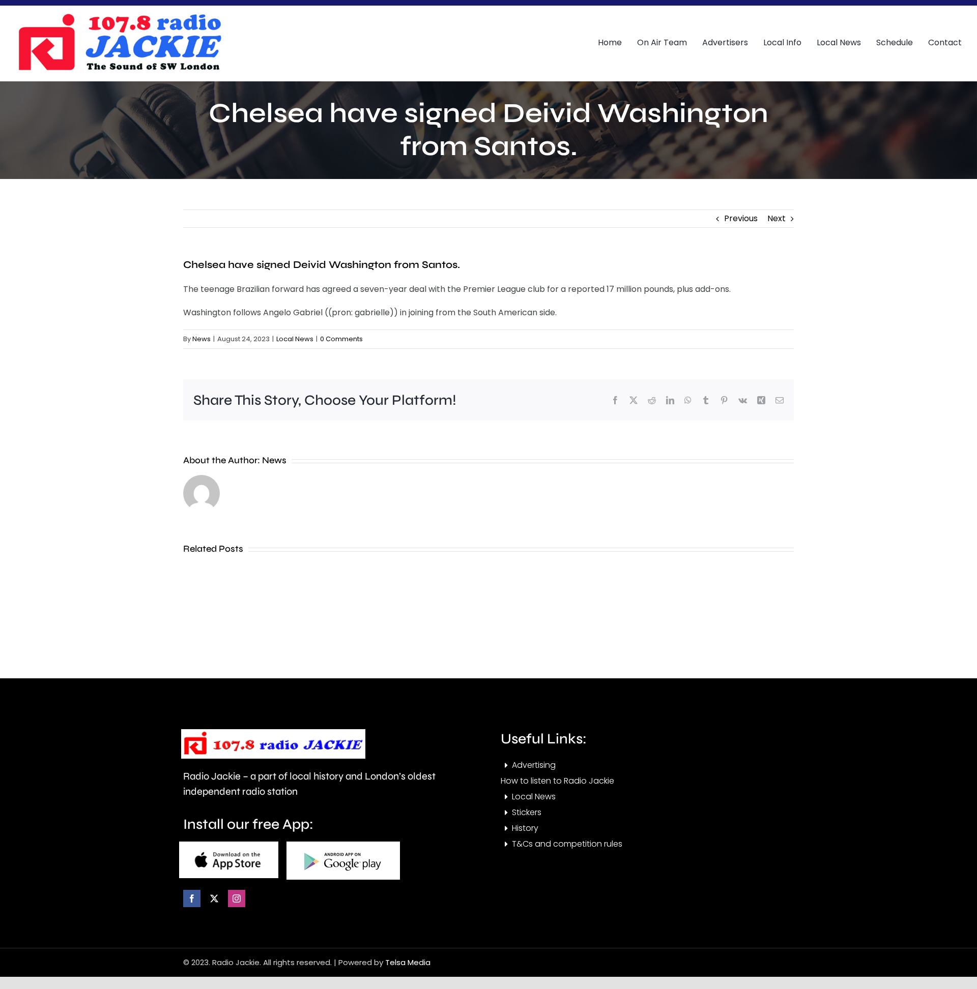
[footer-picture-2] (343, 845)
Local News (294, 339)
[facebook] (191, 898)
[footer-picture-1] (228, 845)
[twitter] (214, 898)
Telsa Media (407, 962)
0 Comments (341, 339)
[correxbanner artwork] (119, 17)
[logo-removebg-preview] (273, 733)
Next (776, 218)
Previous (741, 218)
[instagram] (236, 898)
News (201, 339)
